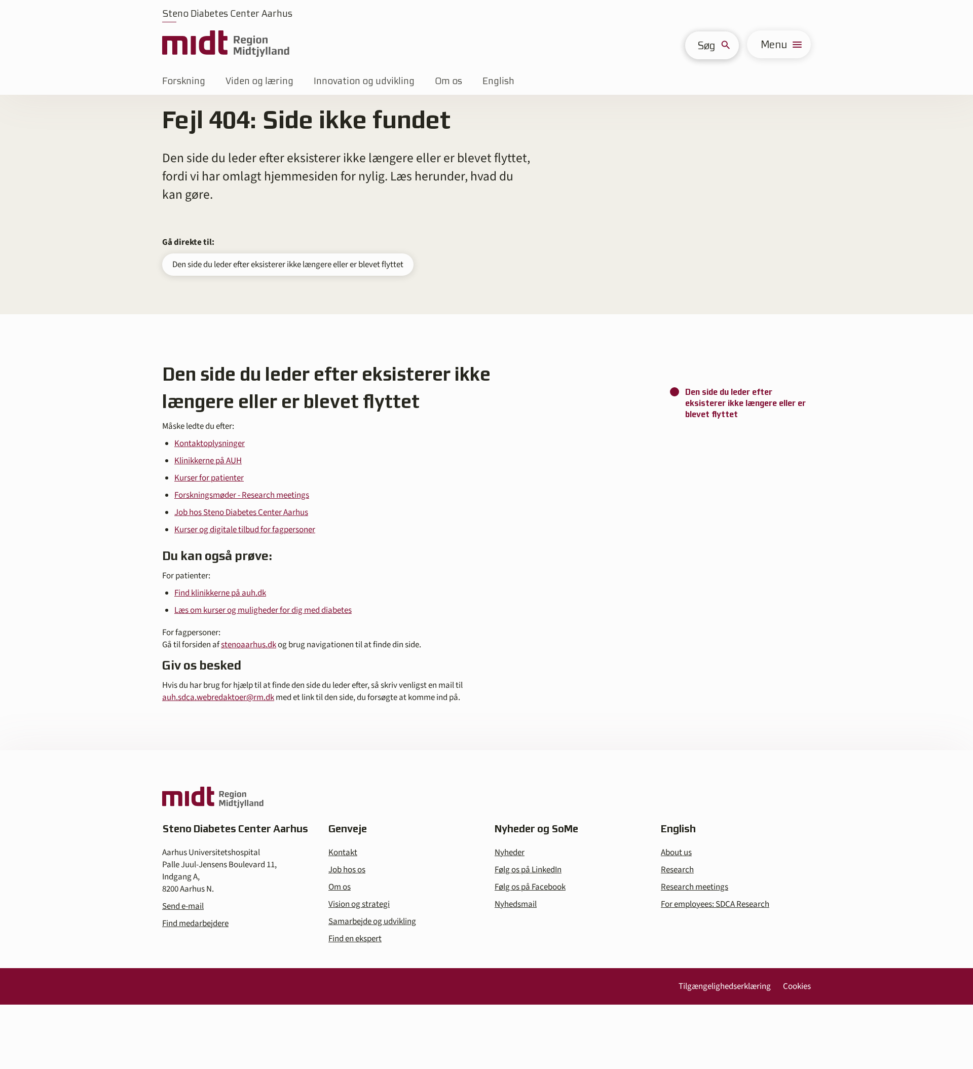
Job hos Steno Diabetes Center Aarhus (241, 512)
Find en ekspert (355, 939)
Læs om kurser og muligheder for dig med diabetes (263, 610)
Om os (448, 81)
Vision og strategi (359, 904)
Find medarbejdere (195, 923)
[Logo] (225, 44)
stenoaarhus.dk (248, 645)
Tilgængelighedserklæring (725, 986)
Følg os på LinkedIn (528, 870)
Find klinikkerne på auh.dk (220, 593)
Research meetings (694, 887)
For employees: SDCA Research (715, 904)
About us (676, 852)
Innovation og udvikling (364, 81)
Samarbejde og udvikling (372, 921)
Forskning (183, 81)
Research (677, 870)
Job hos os (346, 870)
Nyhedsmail (516, 904)
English (498, 81)
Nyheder (510, 852)
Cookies (797, 986)
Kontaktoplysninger (209, 443)
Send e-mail (183, 906)
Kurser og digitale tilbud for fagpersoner (244, 530)
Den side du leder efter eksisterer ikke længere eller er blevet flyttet (287, 265)
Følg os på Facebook (530, 887)
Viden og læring (259, 81)
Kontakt (342, 852)
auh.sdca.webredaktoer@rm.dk (218, 697)
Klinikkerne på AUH (208, 461)
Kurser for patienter (209, 478)
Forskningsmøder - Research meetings (241, 495)
